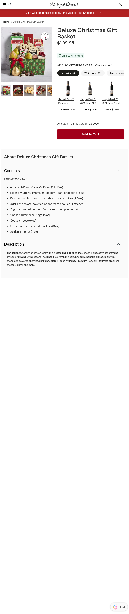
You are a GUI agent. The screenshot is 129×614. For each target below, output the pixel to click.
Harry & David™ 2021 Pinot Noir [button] (88, 101)
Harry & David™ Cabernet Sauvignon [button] (66, 101)
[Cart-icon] (125, 4)
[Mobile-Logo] (64, 4)
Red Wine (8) (68, 73)
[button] (64, 13)
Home (6, 21)
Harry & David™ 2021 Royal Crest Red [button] (111, 101)
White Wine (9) (92, 73)
